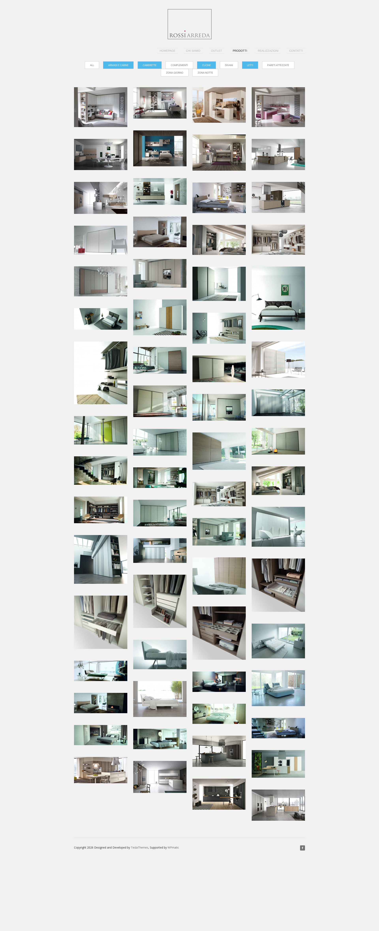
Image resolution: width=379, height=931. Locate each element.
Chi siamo (193, 50)
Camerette (150, 65)
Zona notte (205, 72)
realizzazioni (268, 50)
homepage (167, 50)
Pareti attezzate (278, 65)
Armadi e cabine (118, 65)
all (92, 65)
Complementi (179, 65)
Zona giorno (174, 72)
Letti (250, 65)
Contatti (296, 50)
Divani (229, 65)
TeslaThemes (139, 847)
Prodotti (240, 50)
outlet (216, 50)
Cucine (206, 65)
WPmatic (173, 847)
